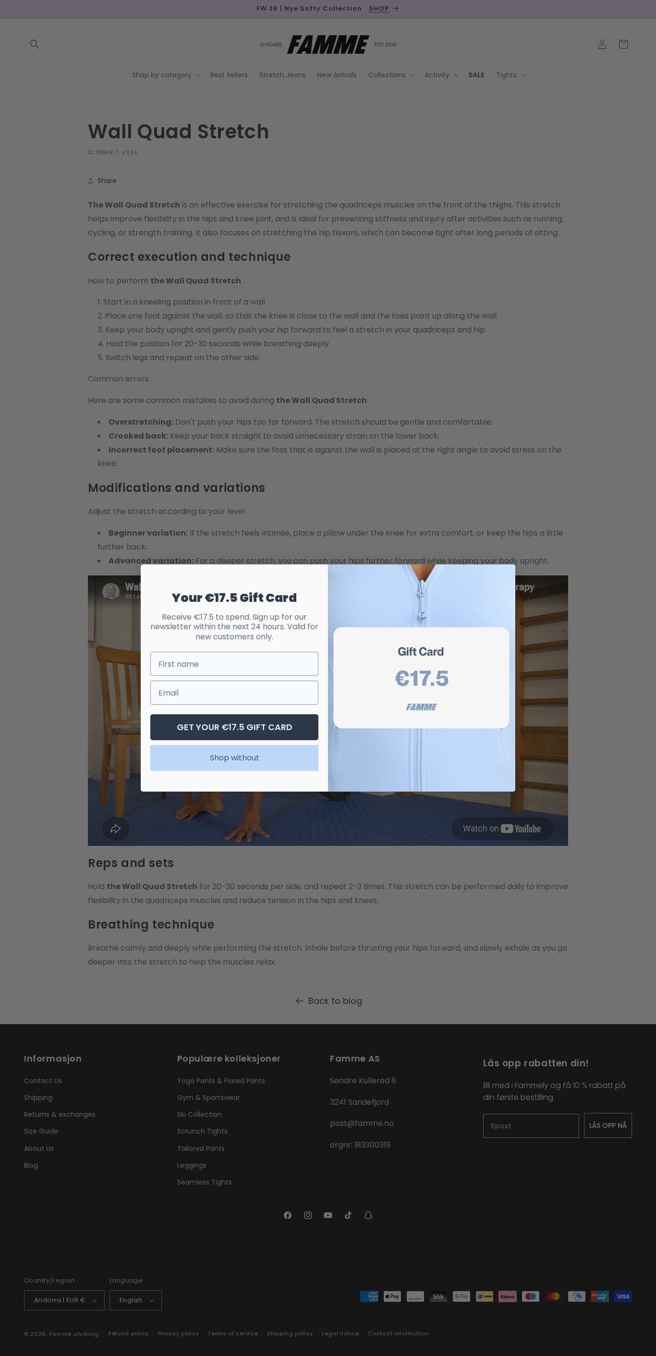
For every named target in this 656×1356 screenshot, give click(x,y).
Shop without (234, 757)
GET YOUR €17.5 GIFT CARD (234, 727)
